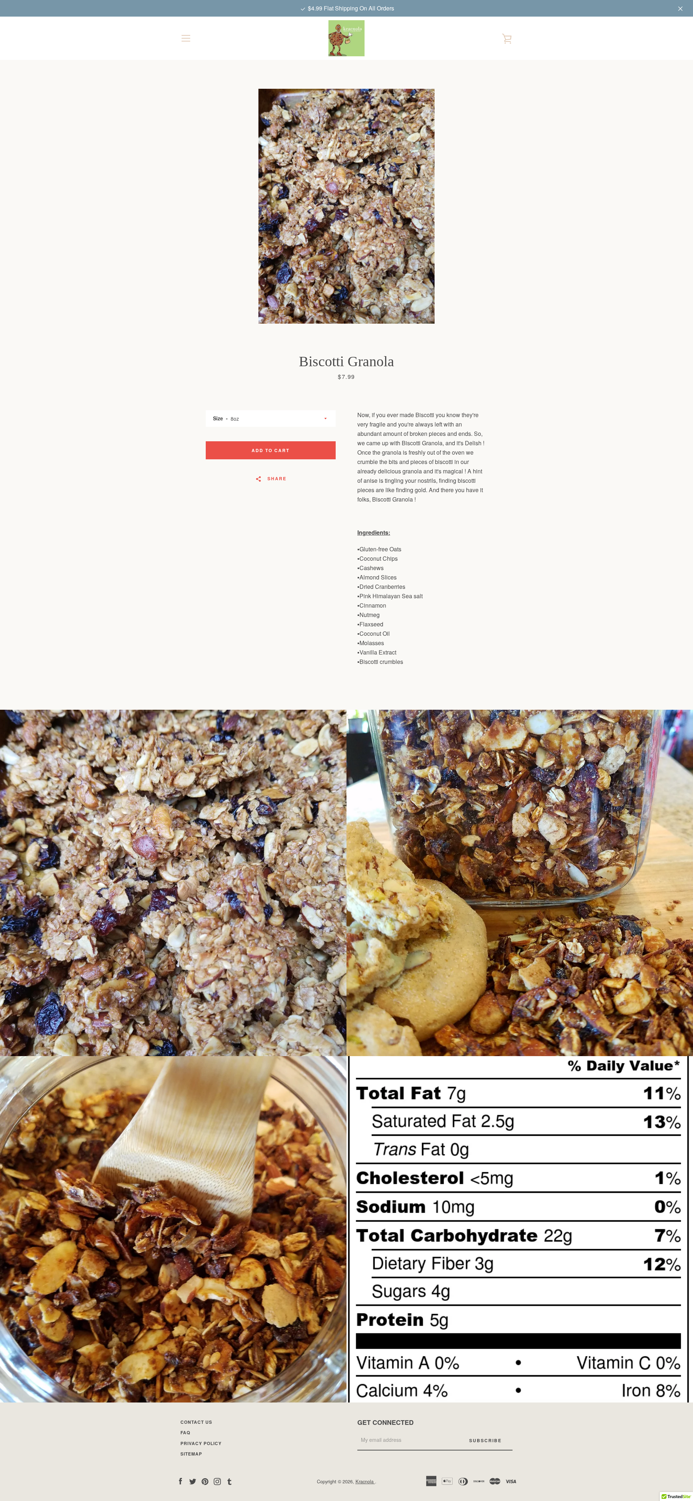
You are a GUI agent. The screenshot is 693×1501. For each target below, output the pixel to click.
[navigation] (186, 38)
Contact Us (196, 1422)
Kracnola (365, 1481)
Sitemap (191, 1453)
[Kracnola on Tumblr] (229, 1481)
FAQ (185, 1432)
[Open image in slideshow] (346, 206)
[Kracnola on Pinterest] (205, 1481)
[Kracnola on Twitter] (192, 1481)
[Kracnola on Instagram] (217, 1481)
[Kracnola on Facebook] (180, 1481)
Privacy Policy (201, 1443)
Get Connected (385, 1422)
